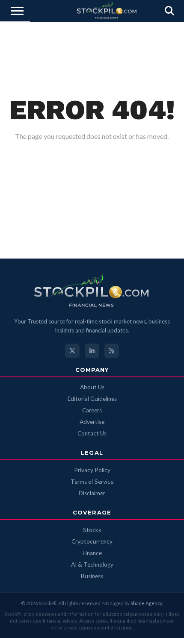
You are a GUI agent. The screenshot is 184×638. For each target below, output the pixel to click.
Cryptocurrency (92, 541)
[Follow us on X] (72, 351)
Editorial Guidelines (92, 398)
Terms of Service (92, 481)
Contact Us (92, 433)
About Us (92, 387)
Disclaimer (92, 493)
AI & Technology (92, 564)
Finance (92, 553)
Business (92, 576)
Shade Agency (146, 603)
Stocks (92, 529)
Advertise (92, 421)
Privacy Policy (92, 470)
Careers (92, 410)
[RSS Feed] (111, 351)
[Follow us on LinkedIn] (92, 351)
